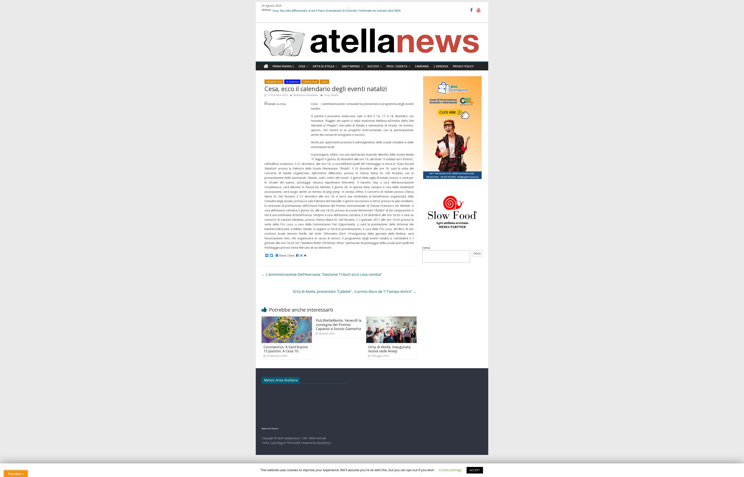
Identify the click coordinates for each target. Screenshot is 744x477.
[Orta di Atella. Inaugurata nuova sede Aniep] (391, 319)
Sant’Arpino (351, 66)
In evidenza (292, 81)
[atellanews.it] (372, 25)
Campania (422, 66)
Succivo (373, 66)
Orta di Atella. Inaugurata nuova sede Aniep (389, 349)
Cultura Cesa (310, 81)
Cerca (426, 248)
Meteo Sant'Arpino (270, 428)
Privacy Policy (463, 66)
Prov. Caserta (397, 66)
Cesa (302, 66)
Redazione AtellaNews (306, 95)
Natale (334, 95)
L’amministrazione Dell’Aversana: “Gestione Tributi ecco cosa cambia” (322, 274)
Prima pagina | (283, 66)
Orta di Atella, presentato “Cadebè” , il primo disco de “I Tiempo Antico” (355, 291)
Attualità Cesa (274, 81)
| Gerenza (440, 66)
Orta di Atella (323, 66)
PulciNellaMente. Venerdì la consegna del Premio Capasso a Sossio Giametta (338, 324)
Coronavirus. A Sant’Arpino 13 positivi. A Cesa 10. (286, 349)
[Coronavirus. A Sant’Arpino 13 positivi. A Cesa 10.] (287, 319)
